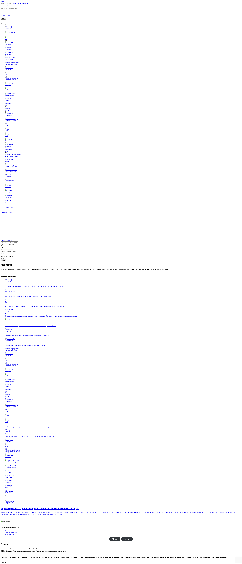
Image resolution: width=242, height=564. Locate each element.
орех (126, 512)
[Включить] (1, 253)
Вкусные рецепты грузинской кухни (40, 512)
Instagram (127, 539)
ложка (112, 512)
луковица (118, 512)
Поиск (3, 260)
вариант (25, 512)
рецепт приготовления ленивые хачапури (197, 512)
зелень (87, 512)
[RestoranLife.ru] (3, 1)
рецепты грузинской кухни (220, 512)
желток (82, 512)
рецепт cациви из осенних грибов (172, 512)
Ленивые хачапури (98, 512)
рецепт (159, 512)
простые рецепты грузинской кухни (144, 512)
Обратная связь (9, 534)
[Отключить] (3, 253)
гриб (54, 512)
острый (130, 512)
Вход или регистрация (20, 3)
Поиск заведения (6, 240)
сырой (52, 514)
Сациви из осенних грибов (41, 514)
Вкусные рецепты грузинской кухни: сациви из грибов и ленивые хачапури (40, 508)
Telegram (115, 539)
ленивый (107, 512)
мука (122, 512)
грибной (59, 512)
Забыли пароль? (6, 15)
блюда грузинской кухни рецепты (12, 512)
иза (90, 512)
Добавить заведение (11, 532)
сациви (29, 514)
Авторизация (5, 5)
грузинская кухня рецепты (70, 512)
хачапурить (58, 514)
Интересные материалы (12, 531)
